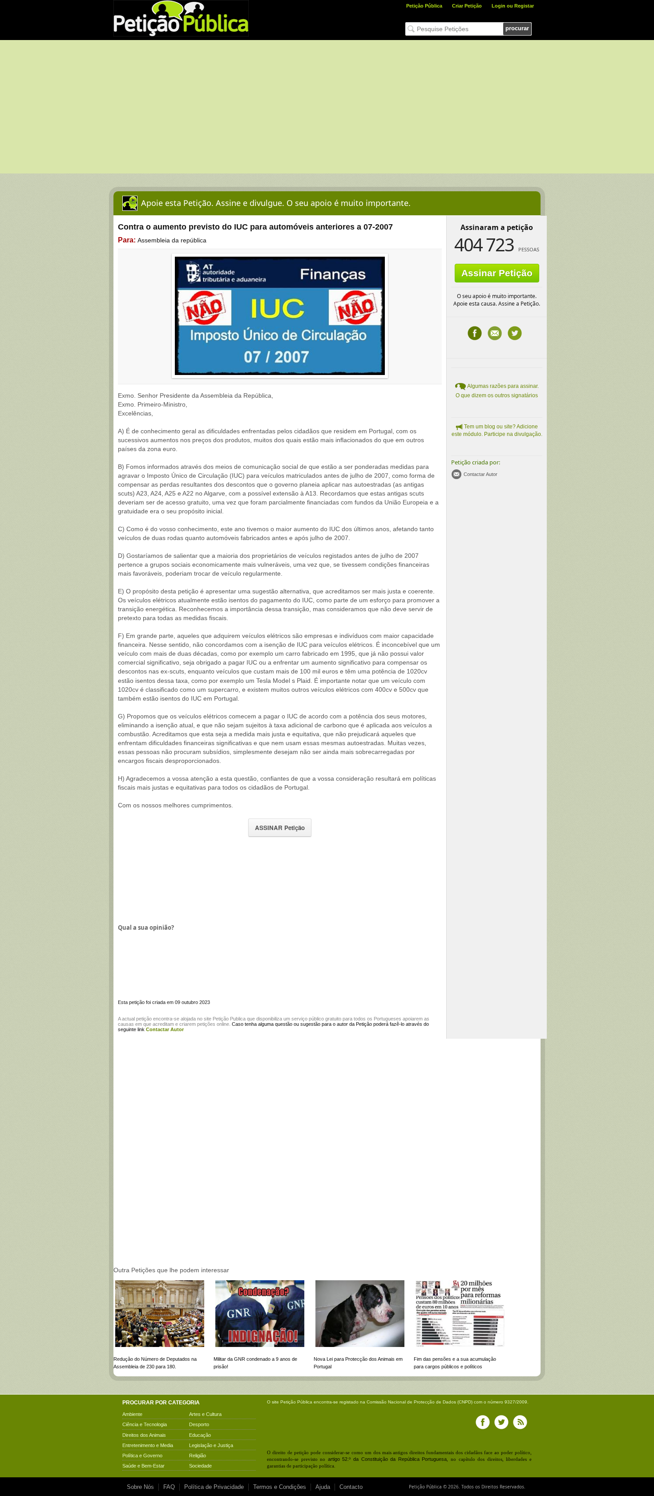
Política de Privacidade (214, 1487)
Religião (197, 1455)
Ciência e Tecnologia (144, 1424)
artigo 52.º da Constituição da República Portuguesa (387, 1459)
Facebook (475, 333)
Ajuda (322, 1487)
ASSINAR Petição (280, 827)
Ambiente (132, 1414)
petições (206, 1024)
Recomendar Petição (495, 333)
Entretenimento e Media (147, 1445)
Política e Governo (142, 1455)
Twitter (515, 333)
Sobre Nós (140, 1487)
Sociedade (200, 1465)
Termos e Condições (279, 1487)
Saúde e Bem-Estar (143, 1465)
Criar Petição (467, 5)
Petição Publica (229, 1018)
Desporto (199, 1424)
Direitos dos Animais (144, 1435)
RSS (520, 1422)
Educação (200, 1435)
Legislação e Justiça (211, 1445)
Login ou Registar (513, 5)
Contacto (351, 1487)
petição (144, 1018)
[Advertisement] (327, 106)
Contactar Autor (480, 474)
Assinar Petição (497, 273)
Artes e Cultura (205, 1414)
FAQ (169, 1487)
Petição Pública (424, 5)
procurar (517, 28)
